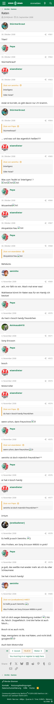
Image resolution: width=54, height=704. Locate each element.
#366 (50, 200)
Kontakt (5, 685)
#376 (50, 475)
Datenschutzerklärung (11, 688)
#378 (50, 533)
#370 (50, 313)
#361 (50, 34)
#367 (50, 223)
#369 (50, 281)
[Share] (45, 34)
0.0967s (41, 699)
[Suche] (50, 3)
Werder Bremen (11, 681)
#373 (50, 381)
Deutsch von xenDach (15, 695)
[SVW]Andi (8, 17)
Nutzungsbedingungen (21, 685)
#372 (50, 358)
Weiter (37, 651)
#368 (50, 246)
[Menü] (4, 3)
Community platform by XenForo (25, 693)
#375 (50, 439)
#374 (50, 403)
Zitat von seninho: (11, 85)
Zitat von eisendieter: (12, 251)
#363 (50, 79)
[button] (52, 701)
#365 (50, 156)
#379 (50, 562)
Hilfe (25, 688)
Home (32, 688)
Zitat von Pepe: (9, 126)
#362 (50, 57)
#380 (50, 594)
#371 (50, 336)
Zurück (17, 651)
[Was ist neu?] (45, 3)
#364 (50, 120)
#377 (50, 497)
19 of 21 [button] (27, 651)
